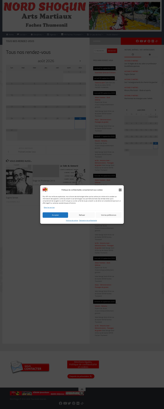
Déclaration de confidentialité (88, 220)
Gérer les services (49, 207)
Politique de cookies (72, 220)
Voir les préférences (108, 215)
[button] (120, 190)
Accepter (55, 215)
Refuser (82, 215)
